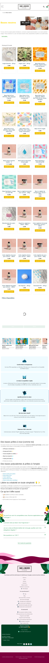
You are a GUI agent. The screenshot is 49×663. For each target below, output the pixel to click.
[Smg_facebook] (24, 644)
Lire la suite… (5, 36)
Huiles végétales (7, 477)
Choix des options (40, 133)
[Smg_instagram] (26, 644)
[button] (47, 344)
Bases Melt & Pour (7, 475)
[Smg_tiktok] (29, 644)
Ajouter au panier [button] (9, 68)
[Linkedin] (31, 644)
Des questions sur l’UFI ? (11, 535)
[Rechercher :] (44, 6)
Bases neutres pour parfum (9, 473)
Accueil (4, 12)
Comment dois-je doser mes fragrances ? (16, 522)
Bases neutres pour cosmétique (10, 480)
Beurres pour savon (7, 478)
